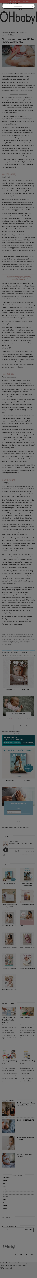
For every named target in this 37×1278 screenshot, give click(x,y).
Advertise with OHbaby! (18, 6)
